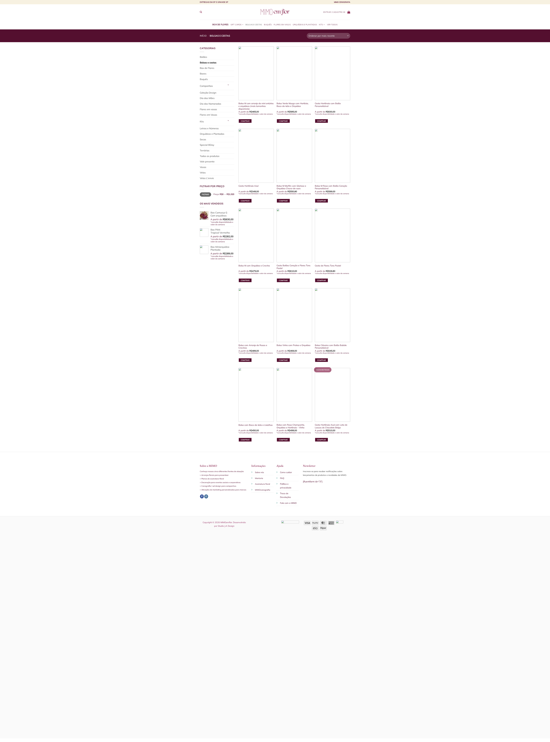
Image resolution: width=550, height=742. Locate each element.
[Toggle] (228, 85)
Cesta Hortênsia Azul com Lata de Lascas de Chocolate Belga (331, 426)
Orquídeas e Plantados (305, 24)
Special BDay (207, 144)
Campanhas (206, 85)
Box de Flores (220, 24)
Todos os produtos (209, 155)
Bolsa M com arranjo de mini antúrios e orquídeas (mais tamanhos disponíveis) (256, 106)
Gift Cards (236, 24)
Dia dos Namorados (210, 103)
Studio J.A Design (226, 526)
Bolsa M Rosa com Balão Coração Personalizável (331, 187)
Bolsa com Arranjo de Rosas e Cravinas (252, 346)
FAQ (282, 478)
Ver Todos (332, 24)
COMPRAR (245, 121)
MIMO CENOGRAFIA (342, 2)
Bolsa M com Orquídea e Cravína (254, 265)
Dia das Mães (207, 98)
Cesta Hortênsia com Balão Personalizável (328, 104)
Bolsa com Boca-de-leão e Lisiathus (255, 425)
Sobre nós (259, 472)
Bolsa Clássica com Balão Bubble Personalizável (331, 346)
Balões (203, 57)
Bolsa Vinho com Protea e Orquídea (293, 345)
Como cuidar (286, 472)
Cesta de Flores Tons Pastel (328, 265)
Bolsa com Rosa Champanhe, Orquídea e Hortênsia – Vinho (291, 426)
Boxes (203, 73)
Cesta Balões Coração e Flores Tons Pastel (293, 267)
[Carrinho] (348, 12)
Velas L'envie (207, 178)
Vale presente (207, 161)
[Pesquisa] (201, 12)
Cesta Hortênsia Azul (248, 186)
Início (203, 35)
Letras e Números (209, 128)
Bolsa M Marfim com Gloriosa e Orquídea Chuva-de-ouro (291, 187)
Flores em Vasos (282, 24)
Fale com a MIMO (288, 503)
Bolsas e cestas (253, 24)
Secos (203, 139)
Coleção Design (208, 92)
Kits (321, 24)
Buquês (268, 24)
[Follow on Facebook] (202, 496)
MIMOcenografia (262, 490)
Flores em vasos (208, 109)
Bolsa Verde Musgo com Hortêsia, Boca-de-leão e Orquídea (293, 104)
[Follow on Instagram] (206, 496)
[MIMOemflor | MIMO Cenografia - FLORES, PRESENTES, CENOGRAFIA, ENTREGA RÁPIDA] (275, 12)
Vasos (203, 167)
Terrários (204, 150)
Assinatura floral (262, 484)
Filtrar (205, 194)
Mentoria (259, 478)
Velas (203, 172)
